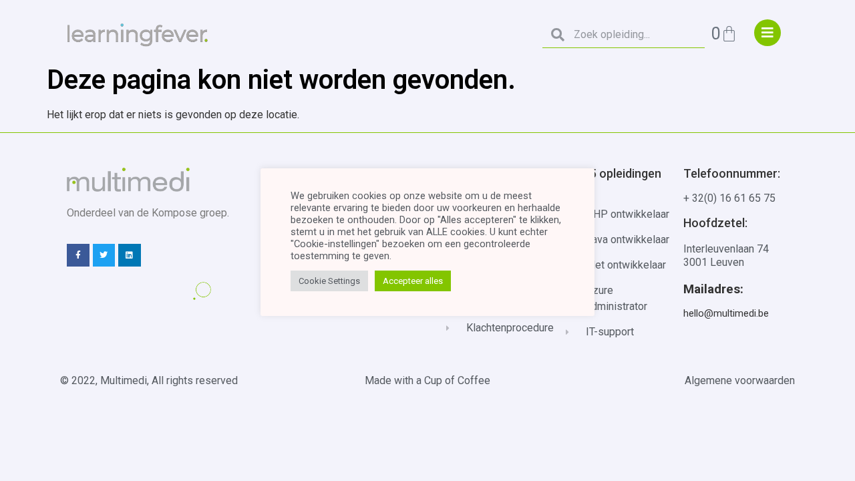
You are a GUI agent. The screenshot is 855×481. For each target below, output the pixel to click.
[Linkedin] (129, 255)
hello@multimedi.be (726, 313)
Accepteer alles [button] (413, 281)
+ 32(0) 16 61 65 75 (729, 198)
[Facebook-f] (78, 255)
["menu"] (767, 32)
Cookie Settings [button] (329, 281)
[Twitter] (104, 255)
